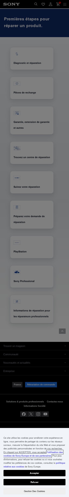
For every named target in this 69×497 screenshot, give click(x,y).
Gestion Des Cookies (34, 491)
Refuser (34, 482)
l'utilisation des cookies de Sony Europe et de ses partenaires (33, 454)
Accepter (34, 473)
